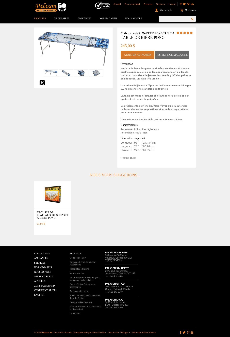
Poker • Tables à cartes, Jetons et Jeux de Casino (85, 296)
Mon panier (190, 10)
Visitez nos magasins (172, 54)
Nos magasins (108, 18)
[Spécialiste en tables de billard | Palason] (50, 8)
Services (160, 4)
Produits (40, 18)
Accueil (117, 4)
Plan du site (113, 332)
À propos (148, 4)
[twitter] (184, 4)
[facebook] (181, 4)
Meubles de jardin (78, 258)
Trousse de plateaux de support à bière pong (52, 215)
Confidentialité (45, 290)
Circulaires (61, 18)
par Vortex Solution (97, 332)
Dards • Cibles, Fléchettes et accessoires (82, 285)
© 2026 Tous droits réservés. (53, 332)
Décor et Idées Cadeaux (81, 302)
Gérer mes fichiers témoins (144, 332)
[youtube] (192, 4)
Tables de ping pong (79, 291)
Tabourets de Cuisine (79, 269)
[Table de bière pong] (73, 67)
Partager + (125, 332)
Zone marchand (132, 4)
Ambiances (84, 18)
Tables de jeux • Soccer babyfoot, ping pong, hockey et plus (85, 278)
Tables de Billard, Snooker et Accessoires (83, 263)
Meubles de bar (77, 273)
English (172, 4)
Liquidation (75, 313)
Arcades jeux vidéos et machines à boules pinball (86, 308)
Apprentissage (43, 276)
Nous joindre (133, 18)
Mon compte (166, 10)
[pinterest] (188, 4)
